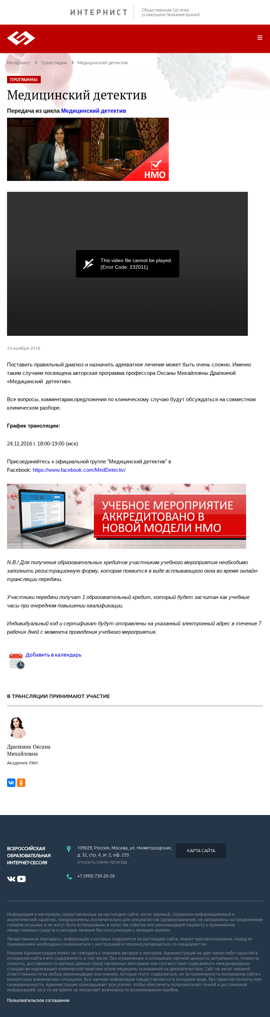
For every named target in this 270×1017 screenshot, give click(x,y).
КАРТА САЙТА (201, 850)
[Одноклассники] (21, 782)
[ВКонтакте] (11, 782)
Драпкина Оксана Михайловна (29, 750)
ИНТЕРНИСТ (102, 12)
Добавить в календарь (53, 655)
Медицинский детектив (93, 111)
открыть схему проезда (102, 861)
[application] (127, 264)
